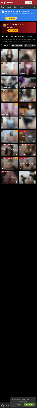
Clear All (5, 45)
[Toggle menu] (2, 2)
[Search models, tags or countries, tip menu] (34, 7)
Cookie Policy (23, 401)
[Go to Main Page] (11, 3)
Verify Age (11, 18)
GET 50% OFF (13, 30)
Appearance (18, 45)
